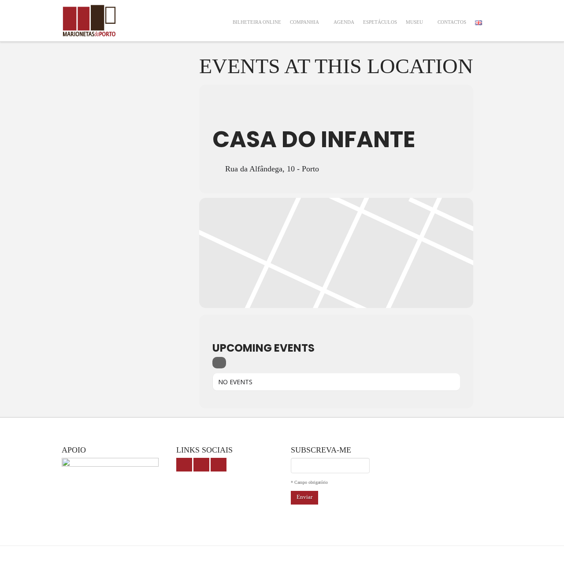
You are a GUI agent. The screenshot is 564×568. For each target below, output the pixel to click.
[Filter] (219, 362)
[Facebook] (184, 464)
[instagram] (218, 464)
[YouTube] (201, 464)
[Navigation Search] (494, 16)
